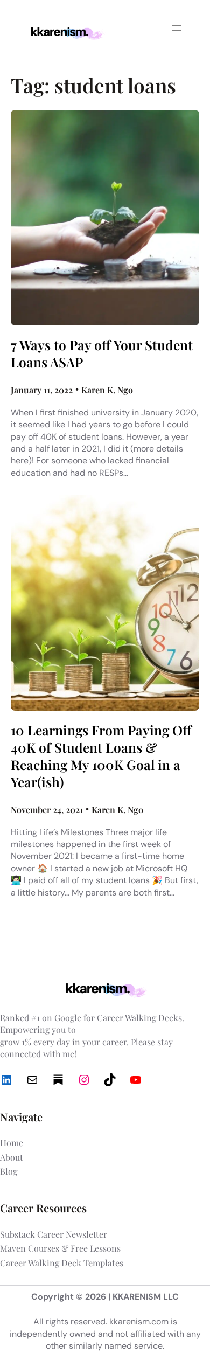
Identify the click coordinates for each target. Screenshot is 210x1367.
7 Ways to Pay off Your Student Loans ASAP (102, 353)
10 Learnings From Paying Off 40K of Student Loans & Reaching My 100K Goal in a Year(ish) (101, 755)
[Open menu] (176, 28)
